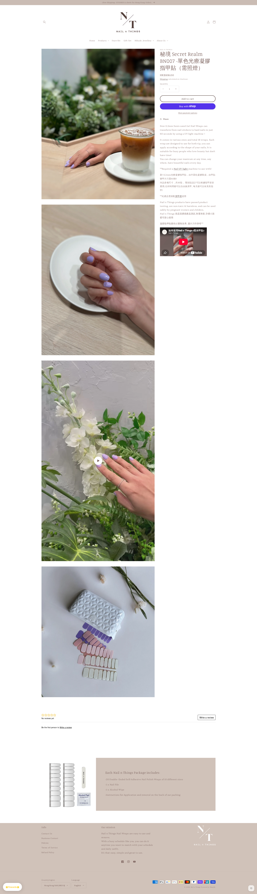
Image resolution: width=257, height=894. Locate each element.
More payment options (187, 112)
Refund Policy (47, 852)
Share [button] (166, 118)
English (77, 885)
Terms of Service (49, 847)
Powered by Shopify (208, 887)
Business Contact (49, 838)
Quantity (164, 83)
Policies (45, 842)
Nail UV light (181, 168)
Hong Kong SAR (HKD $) (54, 885)
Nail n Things (196, 887)
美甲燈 (178, 195)
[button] (44, 22)
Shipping (164, 79)
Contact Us (46, 833)
